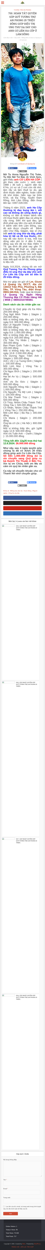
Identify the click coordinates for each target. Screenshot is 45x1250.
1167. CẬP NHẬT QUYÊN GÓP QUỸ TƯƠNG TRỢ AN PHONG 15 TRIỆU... (26, 841)
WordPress (37, 1244)
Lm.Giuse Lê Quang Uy (35, 37)
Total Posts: (10, 1236)
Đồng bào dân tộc (17, 491)
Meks (24, 1244)
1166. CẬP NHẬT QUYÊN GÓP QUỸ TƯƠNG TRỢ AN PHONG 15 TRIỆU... (26, 528)
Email (5, 1188)
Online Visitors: (11, 1226)
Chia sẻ (6, 491)
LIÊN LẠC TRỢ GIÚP (27, 1247)
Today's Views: (11, 1230)
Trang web (6, 1197)
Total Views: (10, 1233)
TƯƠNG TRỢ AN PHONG (22, 10)
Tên (5, 1180)
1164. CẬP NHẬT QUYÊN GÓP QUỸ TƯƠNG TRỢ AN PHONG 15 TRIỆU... (26, 997)
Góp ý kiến (17, 37)
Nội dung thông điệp (10, 1159)
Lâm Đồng (27, 491)
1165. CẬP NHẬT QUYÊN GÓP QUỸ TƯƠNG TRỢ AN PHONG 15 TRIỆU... (26, 684)
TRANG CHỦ (15, 1247)
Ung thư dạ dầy (14, 493)
